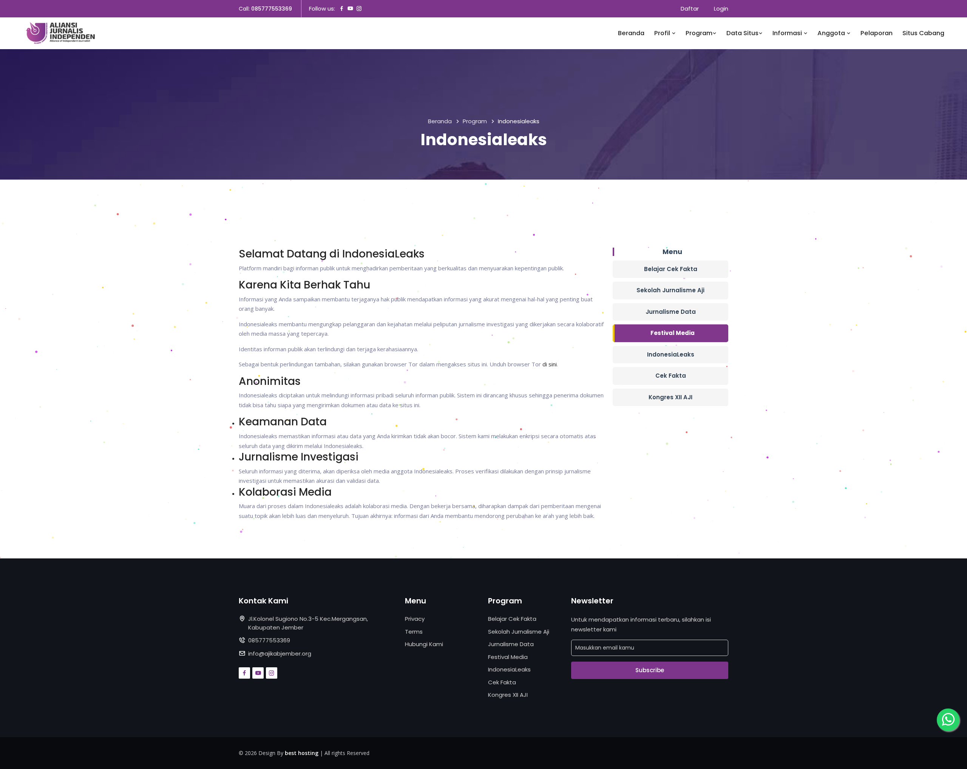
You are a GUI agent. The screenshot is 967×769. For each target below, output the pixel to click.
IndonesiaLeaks (670, 354)
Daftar (690, 8)
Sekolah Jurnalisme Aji (670, 290)
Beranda (631, 33)
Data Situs (742, 33)
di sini (549, 364)
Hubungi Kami (424, 644)
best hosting (301, 753)
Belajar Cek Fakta (670, 269)
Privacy (415, 619)
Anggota (832, 33)
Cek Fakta (670, 376)
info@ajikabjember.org (279, 653)
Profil (663, 33)
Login (721, 8)
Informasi (787, 33)
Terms (414, 632)
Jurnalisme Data (671, 312)
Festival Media (672, 333)
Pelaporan (876, 33)
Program (699, 33)
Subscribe (649, 670)
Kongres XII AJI (670, 397)
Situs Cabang (923, 33)
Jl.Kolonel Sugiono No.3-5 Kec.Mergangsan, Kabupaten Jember (308, 623)
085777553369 (271, 8)
